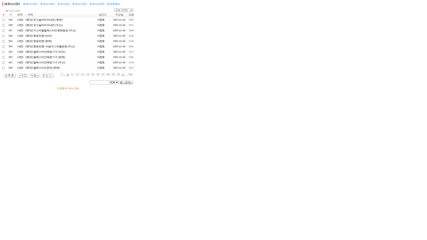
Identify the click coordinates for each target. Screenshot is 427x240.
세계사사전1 (30, 4)
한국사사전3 (79, 4)
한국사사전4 (97, 4)
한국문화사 (113, 4)
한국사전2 (64, 4)
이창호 (101, 19)
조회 (131, 14)
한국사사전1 (47, 4)
